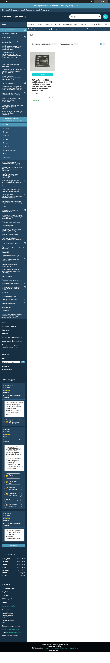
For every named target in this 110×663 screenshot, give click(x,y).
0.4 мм (5, 132)
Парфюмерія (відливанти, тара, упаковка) (13, 247)
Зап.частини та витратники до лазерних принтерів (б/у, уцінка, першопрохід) (12, 315)
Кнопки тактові (7, 61)
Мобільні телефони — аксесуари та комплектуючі (11, 238)
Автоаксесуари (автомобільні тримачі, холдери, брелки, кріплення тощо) (12, 71)
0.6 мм (5, 143)
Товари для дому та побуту (11, 280)
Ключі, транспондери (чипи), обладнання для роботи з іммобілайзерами (11, 47)
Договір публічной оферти (12, 337)
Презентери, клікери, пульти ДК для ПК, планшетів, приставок (12, 169)
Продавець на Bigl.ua (55, 646)
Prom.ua (65, 644)
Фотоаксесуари (7, 225)
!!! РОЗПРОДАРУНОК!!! (9, 33)
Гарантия (83, 24)
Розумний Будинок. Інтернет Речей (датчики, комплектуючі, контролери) (12, 216)
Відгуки (5, 334)
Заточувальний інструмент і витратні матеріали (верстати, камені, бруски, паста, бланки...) (12, 88)
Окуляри (5, 292)
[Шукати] (99, 16)
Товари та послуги (43, 24)
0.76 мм (6, 146)
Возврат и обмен (96, 24)
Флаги (4, 206)
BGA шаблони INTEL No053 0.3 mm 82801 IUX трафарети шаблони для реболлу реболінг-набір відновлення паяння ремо (42, 85)
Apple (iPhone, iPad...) (10, 150)
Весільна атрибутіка (9, 296)
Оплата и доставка (70, 24)
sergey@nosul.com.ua (13, 632)
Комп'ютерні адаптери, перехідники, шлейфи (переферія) (10, 175)
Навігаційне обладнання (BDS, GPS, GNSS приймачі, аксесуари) (12, 202)
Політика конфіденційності (12, 341)
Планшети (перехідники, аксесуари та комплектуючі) (11, 181)
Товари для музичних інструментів (9, 265)
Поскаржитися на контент (52, 648)
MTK (4, 154)
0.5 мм (5, 139)
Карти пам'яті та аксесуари (11, 256)
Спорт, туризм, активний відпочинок (10, 260)
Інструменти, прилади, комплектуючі (10, 211)
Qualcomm (6, 157)
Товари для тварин (8, 303)
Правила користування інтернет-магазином (10, 346)
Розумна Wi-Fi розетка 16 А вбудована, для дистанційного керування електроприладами (13, 534)
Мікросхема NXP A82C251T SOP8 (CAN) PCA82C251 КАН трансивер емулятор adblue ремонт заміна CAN (13, 451)
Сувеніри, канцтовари (9, 300)
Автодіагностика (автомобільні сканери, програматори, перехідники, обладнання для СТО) (12, 55)
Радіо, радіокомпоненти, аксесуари (10, 65)
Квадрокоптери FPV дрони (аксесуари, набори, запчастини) (11, 100)
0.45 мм (6, 135)
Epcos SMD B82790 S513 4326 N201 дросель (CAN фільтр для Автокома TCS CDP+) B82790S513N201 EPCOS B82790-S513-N (14, 463)
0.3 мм (5, 125)
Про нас (57, 24)
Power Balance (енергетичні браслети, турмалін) (11, 230)
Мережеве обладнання (10, 243)
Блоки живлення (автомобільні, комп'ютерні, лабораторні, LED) (11, 77)
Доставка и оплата (9, 326)
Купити (42, 74)
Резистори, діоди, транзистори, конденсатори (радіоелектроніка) (12, 196)
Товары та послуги (9, 30)
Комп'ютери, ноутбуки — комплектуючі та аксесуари (11, 94)
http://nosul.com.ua (12, 629)
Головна (31, 24)
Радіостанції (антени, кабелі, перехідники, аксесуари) (12, 190)
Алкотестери (6, 307)
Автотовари (6, 37)
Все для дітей (7, 276)
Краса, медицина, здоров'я (11, 283)
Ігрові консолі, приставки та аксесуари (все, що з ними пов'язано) (11, 271)
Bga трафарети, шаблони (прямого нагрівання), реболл (65, 29)
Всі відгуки (13, 545)
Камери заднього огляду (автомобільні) (10, 41)
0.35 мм (6, 128)
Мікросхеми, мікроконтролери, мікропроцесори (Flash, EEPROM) (12, 106)
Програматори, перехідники (11, 186)
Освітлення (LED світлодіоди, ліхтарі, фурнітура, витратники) (12, 113)
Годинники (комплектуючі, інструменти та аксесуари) (11, 288)
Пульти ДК (5, 252)
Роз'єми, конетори (8, 83)
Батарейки (5, 311)
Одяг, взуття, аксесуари (10, 234)
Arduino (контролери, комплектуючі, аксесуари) (11, 163)
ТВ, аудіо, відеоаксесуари (11, 222)
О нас (4, 322)
